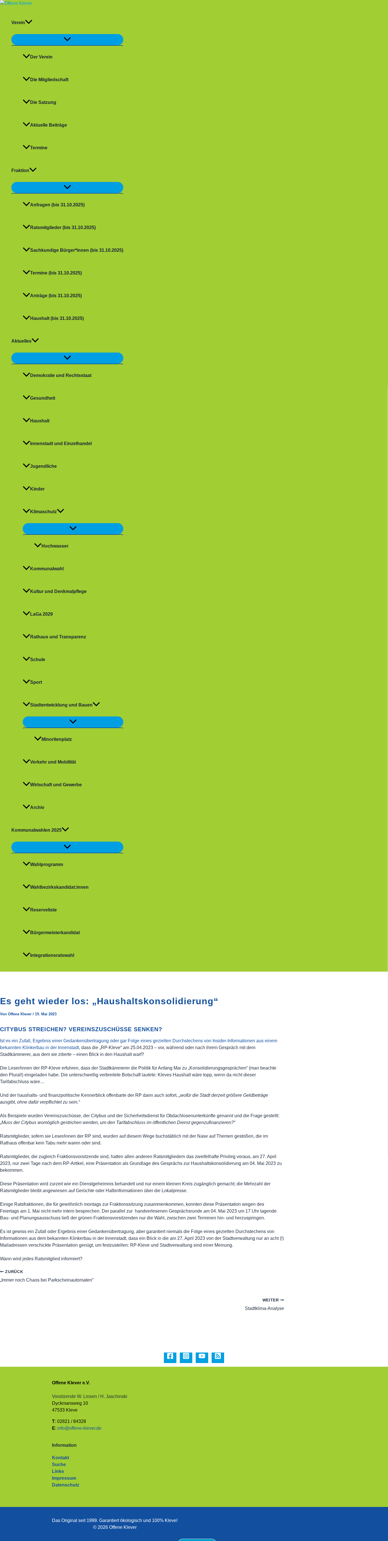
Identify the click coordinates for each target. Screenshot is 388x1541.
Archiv (37, 807)
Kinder (37, 489)
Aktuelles (21, 341)
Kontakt (60, 1457)
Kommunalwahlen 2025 (36, 830)
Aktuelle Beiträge (48, 125)
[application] (28, 22)
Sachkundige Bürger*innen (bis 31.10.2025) (76, 250)
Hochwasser (54, 546)
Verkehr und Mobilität (53, 762)
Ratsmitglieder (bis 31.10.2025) (63, 227)
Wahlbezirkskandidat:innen (59, 887)
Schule (37, 659)
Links (58, 1471)
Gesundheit (42, 398)
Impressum (64, 1478)
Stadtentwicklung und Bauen (61, 705)
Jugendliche (43, 466)
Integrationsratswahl (52, 955)
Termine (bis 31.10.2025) (56, 273)
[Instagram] (186, 1358)
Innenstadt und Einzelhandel (61, 443)
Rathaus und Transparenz (58, 636)
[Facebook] (170, 1358)
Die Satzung (43, 102)
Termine (38, 147)
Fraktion (20, 170)
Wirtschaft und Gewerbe (56, 784)
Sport (36, 682)
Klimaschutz (43, 511)
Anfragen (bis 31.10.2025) (57, 204)
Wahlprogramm (46, 864)
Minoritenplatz (56, 739)
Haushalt (39, 420)
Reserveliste (43, 909)
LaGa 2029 (41, 614)
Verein (18, 22)
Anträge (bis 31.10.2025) (56, 295)
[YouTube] (202, 1358)
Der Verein (41, 56)
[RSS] (218, 1358)
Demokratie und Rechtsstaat (60, 375)
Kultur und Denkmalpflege (58, 591)
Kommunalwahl (47, 568)
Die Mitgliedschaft (49, 79)
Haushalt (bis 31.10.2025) (57, 318)
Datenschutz (65, 1485)
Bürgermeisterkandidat (55, 932)
